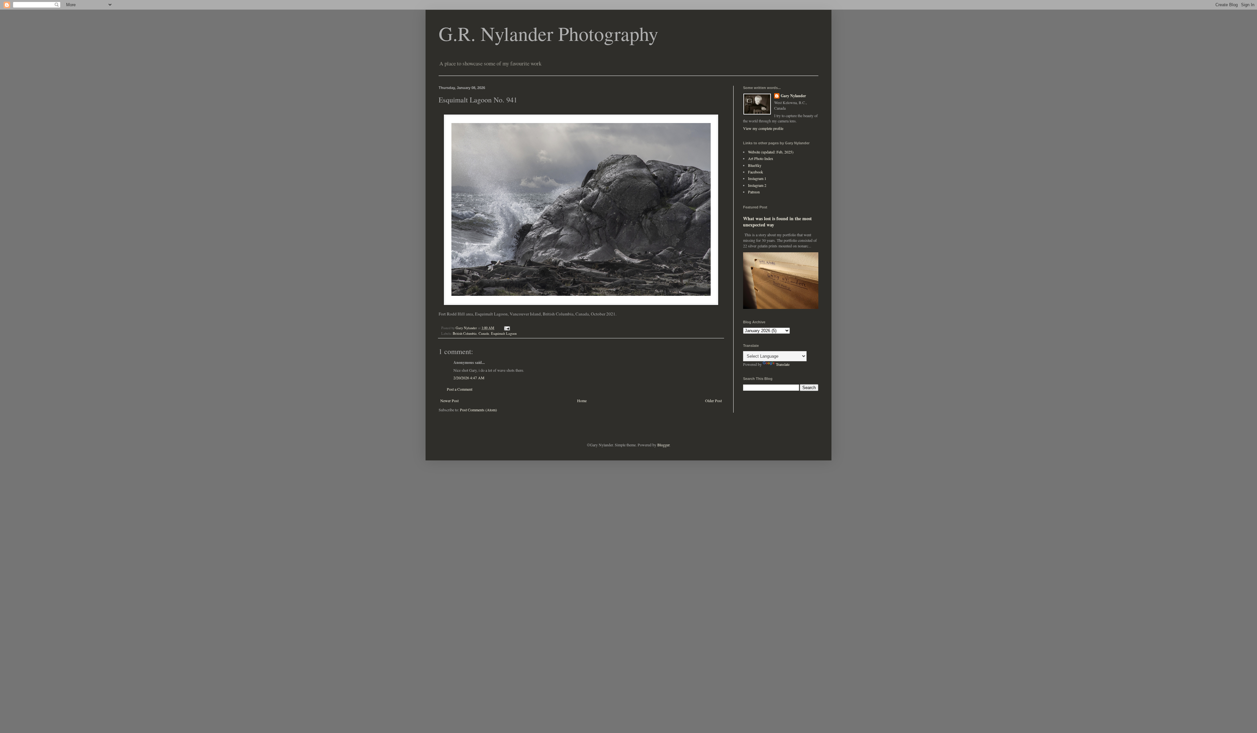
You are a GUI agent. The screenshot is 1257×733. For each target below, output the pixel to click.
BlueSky (754, 165)
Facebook (755, 171)
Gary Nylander (793, 95)
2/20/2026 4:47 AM (468, 377)
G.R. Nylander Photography (548, 33)
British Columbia (465, 333)
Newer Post (449, 400)
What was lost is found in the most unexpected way (777, 221)
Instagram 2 (757, 185)
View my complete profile (763, 128)
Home (582, 400)
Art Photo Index (760, 158)
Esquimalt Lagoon (504, 333)
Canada (484, 333)
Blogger (663, 444)
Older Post (713, 400)
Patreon (754, 191)
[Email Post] (506, 328)
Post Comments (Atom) (478, 409)
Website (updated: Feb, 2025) (770, 151)
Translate (783, 364)
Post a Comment (459, 389)
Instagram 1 (757, 178)
